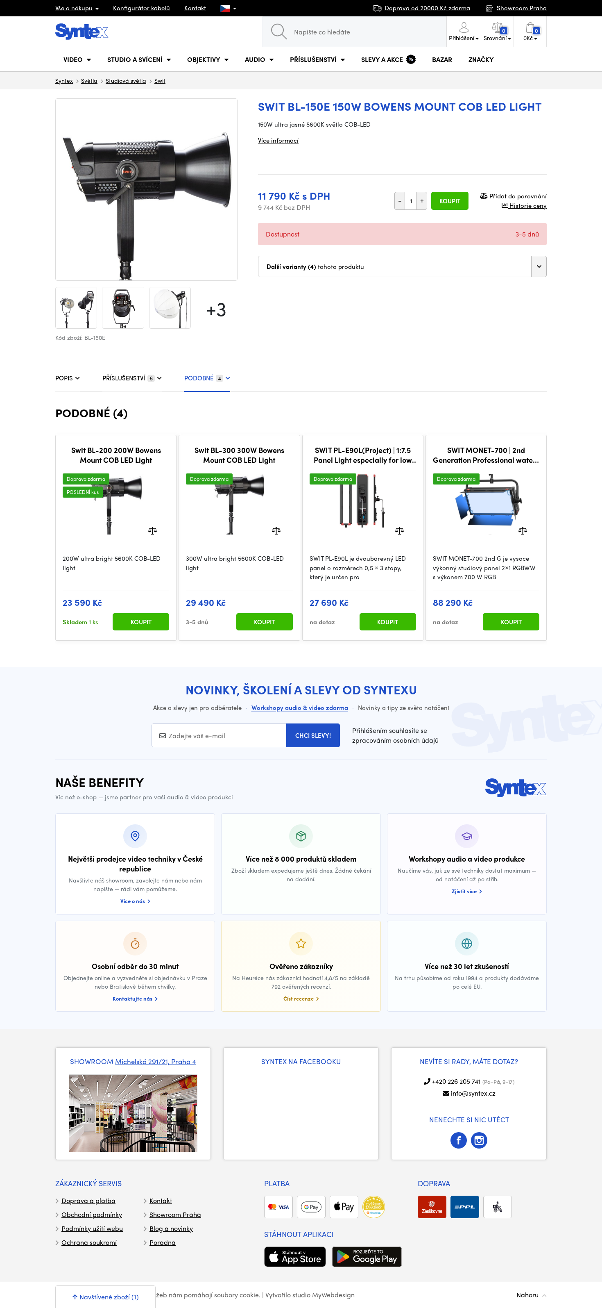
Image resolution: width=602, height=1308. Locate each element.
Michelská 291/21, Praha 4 (155, 1061)
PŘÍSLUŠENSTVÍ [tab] (127, 377)
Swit (159, 80)
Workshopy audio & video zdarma (299, 707)
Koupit (449, 200)
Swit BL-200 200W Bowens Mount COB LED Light (116, 454)
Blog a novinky (171, 1228)
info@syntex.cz (473, 1093)
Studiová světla (126, 80)
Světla (89, 80)
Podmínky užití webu (92, 1228)
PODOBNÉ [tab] (202, 377)
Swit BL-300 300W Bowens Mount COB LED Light (239, 454)
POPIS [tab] (64, 377)
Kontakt (195, 7)
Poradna (162, 1242)
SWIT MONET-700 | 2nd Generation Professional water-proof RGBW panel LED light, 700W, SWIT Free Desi (486, 454)
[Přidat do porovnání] (152, 530)
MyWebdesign (333, 1294)
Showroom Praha (175, 1214)
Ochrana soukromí (89, 1242)
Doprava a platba (88, 1200)
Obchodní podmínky (91, 1214)
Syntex (64, 80)
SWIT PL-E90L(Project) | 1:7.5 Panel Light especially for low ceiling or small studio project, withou (362, 454)
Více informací (278, 140)
